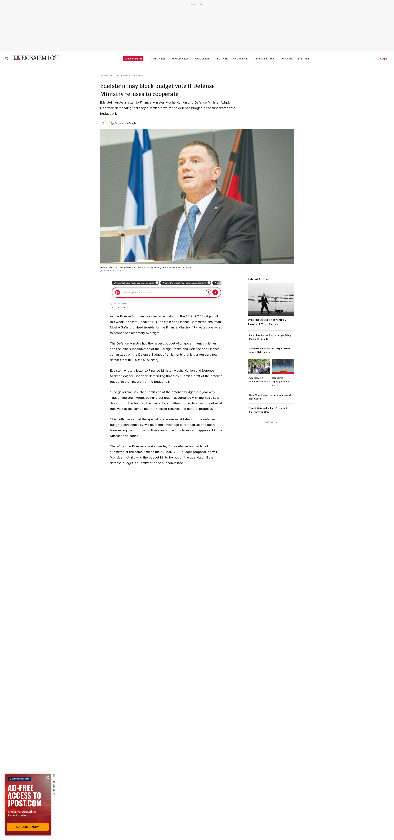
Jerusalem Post (107, 75)
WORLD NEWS (180, 58)
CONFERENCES (133, 58)
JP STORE (303, 58)
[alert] (28, 804)
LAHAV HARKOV (120, 303)
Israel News (122, 75)
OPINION (286, 58)
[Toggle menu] (6, 58)
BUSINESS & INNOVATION (232, 58)
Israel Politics (137, 75)
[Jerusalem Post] (34, 58)
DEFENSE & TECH (264, 58)
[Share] (103, 123)
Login (383, 58)
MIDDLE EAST (203, 58)
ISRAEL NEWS (157, 58)
